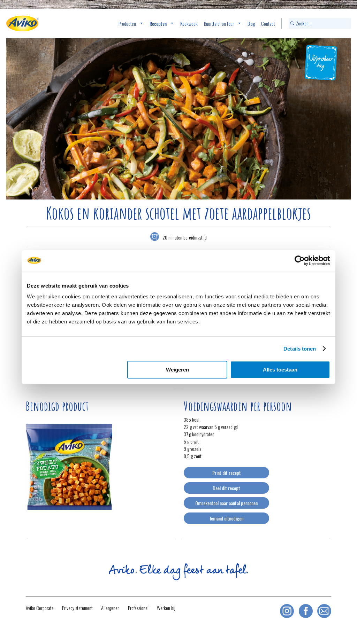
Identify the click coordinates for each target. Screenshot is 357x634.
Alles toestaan (280, 370)
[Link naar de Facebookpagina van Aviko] (306, 611)
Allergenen (110, 607)
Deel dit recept (226, 488)
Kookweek (189, 23)
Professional (138, 607)
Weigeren (177, 370)
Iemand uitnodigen (226, 518)
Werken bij (166, 607)
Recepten (158, 23)
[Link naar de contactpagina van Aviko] (324, 611)
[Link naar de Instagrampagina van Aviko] (287, 611)
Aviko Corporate (40, 607)
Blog (251, 23)
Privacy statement (77, 607)
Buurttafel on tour (219, 23)
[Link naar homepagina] (22, 23)
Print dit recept (226, 472)
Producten (127, 23)
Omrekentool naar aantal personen (226, 503)
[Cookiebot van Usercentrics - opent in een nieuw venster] (299, 260)
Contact (268, 23)
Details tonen (299, 349)
